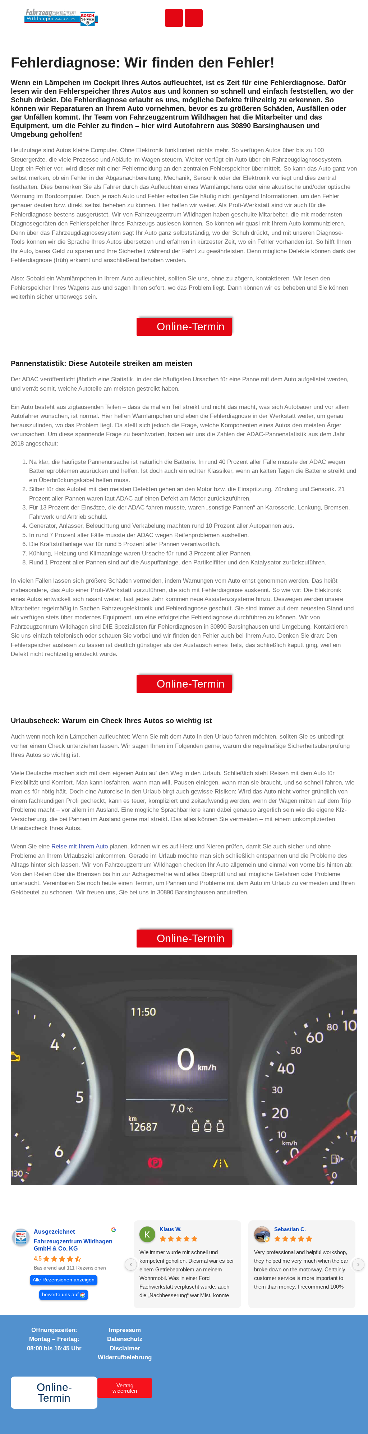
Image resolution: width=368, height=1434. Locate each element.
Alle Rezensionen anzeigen (64, 1279)
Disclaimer (125, 1348)
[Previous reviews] (131, 1264)
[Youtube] (211, 1332)
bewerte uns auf (60, 1294)
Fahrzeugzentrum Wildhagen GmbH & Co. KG (73, 1245)
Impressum (125, 1330)
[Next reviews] (358, 1264)
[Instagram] (196, 1332)
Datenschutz (125, 1339)
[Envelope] (194, 18)
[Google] (240, 1332)
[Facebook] (181, 1332)
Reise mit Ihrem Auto (79, 846)
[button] (307, 18)
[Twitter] (226, 1332)
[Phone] (174, 18)
